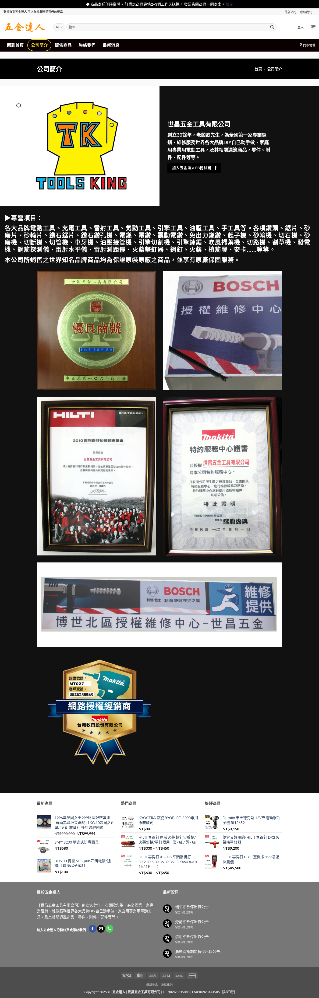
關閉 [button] (229, 4)
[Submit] (272, 27)
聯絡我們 (306, 12)
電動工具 (43, 227)
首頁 (258, 69)
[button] (301, 27)
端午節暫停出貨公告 (192, 906)
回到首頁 (15, 45)
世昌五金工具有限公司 (144, 992)
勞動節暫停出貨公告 (192, 921)
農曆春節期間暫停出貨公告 (197, 951)
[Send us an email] (101, 929)
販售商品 (63, 45)
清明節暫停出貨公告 (192, 936)
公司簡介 (39, 45)
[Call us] (109, 929)
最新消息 (291, 12)
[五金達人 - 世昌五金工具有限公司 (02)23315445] (25, 27)
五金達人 (118, 992)
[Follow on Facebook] (92, 929)
